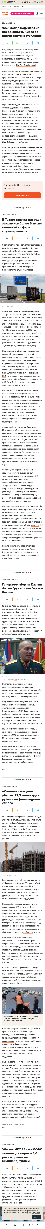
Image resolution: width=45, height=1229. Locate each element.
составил (19, 1104)
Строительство (7, 1124)
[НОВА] (21, 13)
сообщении (28, 932)
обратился (33, 1028)
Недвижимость (19, 1124)
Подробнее (36, 1213)
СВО (3, 770)
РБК (4, 376)
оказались (31, 555)
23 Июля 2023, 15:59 (9, 23)
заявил (29, 153)
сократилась (8, 488)
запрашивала (8, 1041)
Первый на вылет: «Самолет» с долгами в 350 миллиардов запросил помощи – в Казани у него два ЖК (21, 1018)
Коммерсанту (21, 409)
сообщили (30, 628)
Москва (16, 7)
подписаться (22, 195)
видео (15, 679)
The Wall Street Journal (26, 65)
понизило (35, 1062)
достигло (35, 525)
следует (31, 829)
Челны (4, 7)
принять (36, 1217)
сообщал (25, 166)
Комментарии (22, 208)
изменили (17, 1087)
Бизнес (4, 1128)
